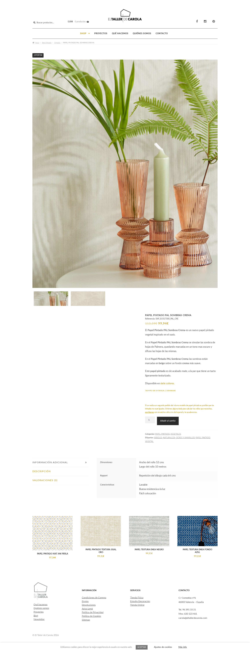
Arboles (158, 438)
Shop (83, 34)
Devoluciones (89, 605)
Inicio (37, 42)
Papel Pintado (47, 42)
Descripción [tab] (41, 471)
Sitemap (86, 620)
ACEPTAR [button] (141, 647)
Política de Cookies (91, 616)
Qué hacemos (120, 34)
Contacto (162, 34)
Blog (36, 616)
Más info (182, 647)
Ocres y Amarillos (185, 438)
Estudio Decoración (140, 601)
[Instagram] (205, 21)
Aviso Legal (87, 609)
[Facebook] (197, 21)
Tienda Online (137, 605)
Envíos (85, 601)
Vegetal (149, 441)
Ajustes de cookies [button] (163, 647)
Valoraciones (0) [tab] (44, 480)
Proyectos (100, 34)
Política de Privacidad (92, 612)
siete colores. (167, 383)
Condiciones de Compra (94, 597)
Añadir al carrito (167, 421)
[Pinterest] (214, 21)
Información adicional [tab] (50, 462)
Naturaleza (169, 438)
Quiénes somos (142, 34)
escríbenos (149, 412)
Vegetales (57, 42)
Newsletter (39, 619)
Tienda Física (136, 597)
